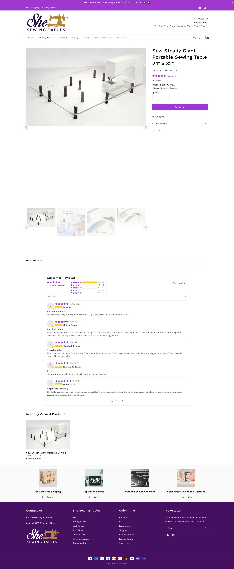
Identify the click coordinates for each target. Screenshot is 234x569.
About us (123, 517)
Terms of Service (81, 539)
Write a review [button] (179, 283)
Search (76, 517)
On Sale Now (79, 534)
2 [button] (115, 400)
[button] (195, 37)
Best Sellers (78, 526)
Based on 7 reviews (56, 285)
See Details (47, 497)
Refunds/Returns (127, 534)
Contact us (124, 543)
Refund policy (79, 543)
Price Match (125, 526)
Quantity (155, 93)
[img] (62, 304)
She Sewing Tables (120, 563)
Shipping (155, 88)
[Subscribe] (205, 528)
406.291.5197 (201, 22)
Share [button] (157, 130)
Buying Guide (79, 521)
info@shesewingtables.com (39, 517)
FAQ (121, 521)
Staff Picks (78, 530)
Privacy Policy (126, 539)
